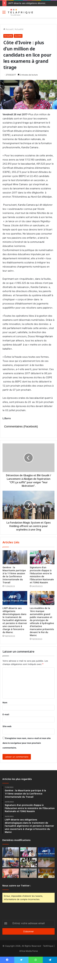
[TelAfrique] (20, 12)
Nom (5, 702)
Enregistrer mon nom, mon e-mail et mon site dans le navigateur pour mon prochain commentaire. (27, 743)
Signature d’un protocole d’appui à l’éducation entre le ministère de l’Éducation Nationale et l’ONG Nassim (42, 575)
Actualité (19, 29)
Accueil (9, 29)
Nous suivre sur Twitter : (16, 885)
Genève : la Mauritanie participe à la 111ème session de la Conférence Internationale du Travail (14, 575)
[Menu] (4, 13)
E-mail (6, 714)
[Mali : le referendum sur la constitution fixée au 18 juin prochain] (28, 862)
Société (18, 36)
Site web (7, 726)
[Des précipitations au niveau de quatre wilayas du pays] (46, 862)
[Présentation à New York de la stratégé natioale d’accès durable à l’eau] (10, 873)
